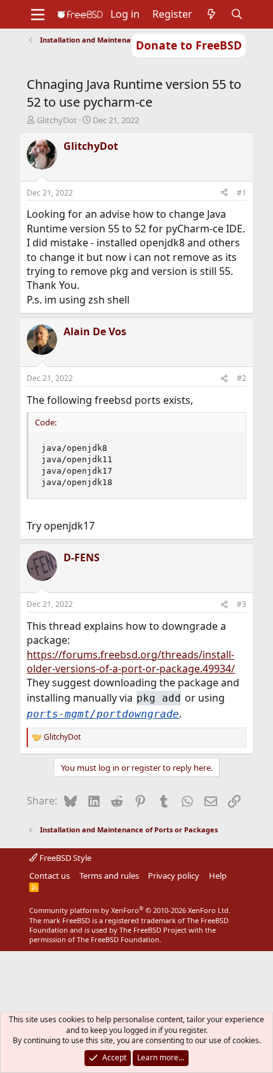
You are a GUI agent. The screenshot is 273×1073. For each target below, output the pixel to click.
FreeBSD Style (64, 857)
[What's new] (212, 14)
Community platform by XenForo (129, 910)
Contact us (49, 875)
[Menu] (38, 14)
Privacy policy (173, 875)
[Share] (224, 193)
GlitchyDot (57, 120)
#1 (241, 192)
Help (218, 875)
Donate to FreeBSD (189, 45)
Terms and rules (109, 875)
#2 (241, 378)
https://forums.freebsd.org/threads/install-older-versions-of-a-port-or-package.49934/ (131, 662)
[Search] (237, 14)
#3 (241, 604)
